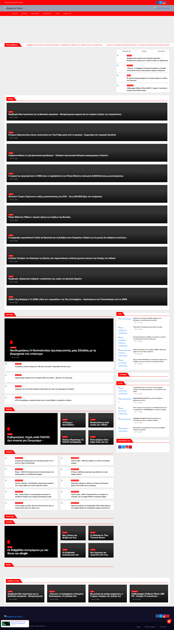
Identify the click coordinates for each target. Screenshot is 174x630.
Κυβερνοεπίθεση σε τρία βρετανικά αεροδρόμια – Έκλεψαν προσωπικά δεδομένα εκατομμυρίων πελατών (58, 155)
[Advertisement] (87, 29)
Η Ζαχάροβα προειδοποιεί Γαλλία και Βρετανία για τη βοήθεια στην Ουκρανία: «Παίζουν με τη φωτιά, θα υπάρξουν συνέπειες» (67, 237)
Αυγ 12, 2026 (138, 364)
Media (128, 75)
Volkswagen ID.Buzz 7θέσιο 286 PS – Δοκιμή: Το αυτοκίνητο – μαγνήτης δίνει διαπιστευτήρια (147, 596)
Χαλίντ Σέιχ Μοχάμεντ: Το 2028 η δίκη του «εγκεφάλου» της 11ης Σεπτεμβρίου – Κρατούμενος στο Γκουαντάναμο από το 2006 (67, 299)
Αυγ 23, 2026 (138, 341)
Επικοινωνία (163, 626)
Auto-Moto (130, 85)
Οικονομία (35, 13)
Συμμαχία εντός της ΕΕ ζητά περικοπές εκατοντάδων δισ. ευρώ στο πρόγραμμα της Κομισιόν (44, 389)
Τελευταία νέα (126, 51)
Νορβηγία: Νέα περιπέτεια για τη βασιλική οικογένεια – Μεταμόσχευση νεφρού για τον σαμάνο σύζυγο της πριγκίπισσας (64, 114)
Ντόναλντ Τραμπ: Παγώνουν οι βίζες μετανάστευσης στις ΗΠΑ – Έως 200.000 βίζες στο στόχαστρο (55, 196)
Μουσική (10, 547)
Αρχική (138, 626)
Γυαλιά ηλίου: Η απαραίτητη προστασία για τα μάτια (147, 327)
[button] (168, 13)
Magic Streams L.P (41, 626)
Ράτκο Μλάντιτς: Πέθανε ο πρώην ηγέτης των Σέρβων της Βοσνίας (39, 217)
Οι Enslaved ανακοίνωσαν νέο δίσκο (70, 554)
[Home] (7, 13)
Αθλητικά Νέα (19, 457)
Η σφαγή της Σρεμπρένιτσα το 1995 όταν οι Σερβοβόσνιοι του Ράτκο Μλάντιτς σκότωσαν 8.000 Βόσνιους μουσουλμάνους (65, 176)
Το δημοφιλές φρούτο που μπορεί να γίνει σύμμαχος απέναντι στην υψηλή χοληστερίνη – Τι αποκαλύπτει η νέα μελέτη (149, 389)
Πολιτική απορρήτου (150, 626)
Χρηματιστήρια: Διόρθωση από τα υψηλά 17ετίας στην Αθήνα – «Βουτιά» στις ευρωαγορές (43, 378)
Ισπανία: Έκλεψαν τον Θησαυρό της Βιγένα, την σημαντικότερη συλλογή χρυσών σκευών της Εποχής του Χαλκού (61, 258)
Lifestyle (67, 13)
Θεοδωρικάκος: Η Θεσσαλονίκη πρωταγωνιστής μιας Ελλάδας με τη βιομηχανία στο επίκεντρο (53, 352)
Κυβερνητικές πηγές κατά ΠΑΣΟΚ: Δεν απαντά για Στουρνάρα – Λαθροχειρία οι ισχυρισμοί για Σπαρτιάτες (28, 442)
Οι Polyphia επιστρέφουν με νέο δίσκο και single (27, 551)
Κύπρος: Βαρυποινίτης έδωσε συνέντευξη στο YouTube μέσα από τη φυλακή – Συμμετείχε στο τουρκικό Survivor (62, 134)
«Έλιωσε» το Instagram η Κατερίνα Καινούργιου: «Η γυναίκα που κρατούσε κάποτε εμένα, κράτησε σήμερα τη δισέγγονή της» (66, 597)
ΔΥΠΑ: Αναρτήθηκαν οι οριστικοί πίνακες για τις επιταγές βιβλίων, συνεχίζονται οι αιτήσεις (43, 400)
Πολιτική (10, 434)
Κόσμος (24, 13)
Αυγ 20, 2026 (138, 354)
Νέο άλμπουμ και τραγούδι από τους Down (99, 554)
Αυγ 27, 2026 (14, 117)
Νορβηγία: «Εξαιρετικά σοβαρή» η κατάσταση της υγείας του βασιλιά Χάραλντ (45, 278)
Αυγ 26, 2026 (138, 329)
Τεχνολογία (47, 13)
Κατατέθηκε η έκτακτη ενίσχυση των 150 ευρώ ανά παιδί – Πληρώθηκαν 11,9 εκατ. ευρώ (43, 366)
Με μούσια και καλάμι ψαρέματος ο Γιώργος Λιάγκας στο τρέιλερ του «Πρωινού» (106, 596)
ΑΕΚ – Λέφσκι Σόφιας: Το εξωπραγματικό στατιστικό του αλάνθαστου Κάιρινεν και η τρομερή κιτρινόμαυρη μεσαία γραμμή (33, 497)
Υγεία (57, 13)
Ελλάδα (14, 13)
